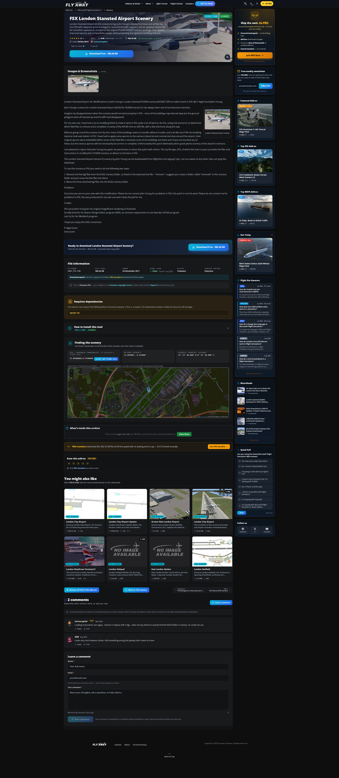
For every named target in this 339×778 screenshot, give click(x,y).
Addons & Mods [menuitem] (132, 3)
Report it (154, 285)
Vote (242, 513)
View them (184, 434)
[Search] (245, 3)
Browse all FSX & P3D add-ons (83, 590)
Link (88, 629)
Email (71, 673)
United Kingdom (101, 41)
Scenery (109, 10)
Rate (93, 38)
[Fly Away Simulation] (77, 3)
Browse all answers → (255, 373)
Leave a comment (222, 602)
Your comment (75, 687)
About (127, 745)
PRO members (116, 277)
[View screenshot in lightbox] (227, 57)
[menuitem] (205, 3)
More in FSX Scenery (137, 590)
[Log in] (257, 3)
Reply (79, 629)
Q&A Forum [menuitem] (162, 3)
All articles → (255, 440)
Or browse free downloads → (255, 61)
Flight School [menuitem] (176, 3)
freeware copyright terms (121, 285)
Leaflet (202, 416)
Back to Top (169, 756)
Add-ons (69, 10)
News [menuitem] (148, 3)
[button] (148, 390)
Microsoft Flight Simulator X (89, 10)
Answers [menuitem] (189, 3)
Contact (118, 745)
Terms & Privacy (140, 745)
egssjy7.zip (75, 312)
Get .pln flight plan (107, 359)
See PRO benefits (217, 446)
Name (71, 661)
